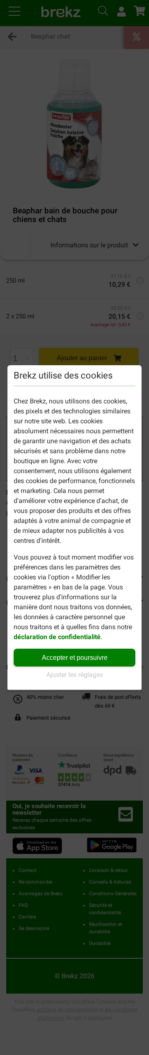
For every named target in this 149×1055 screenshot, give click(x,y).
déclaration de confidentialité (57, 637)
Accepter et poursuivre (75, 657)
